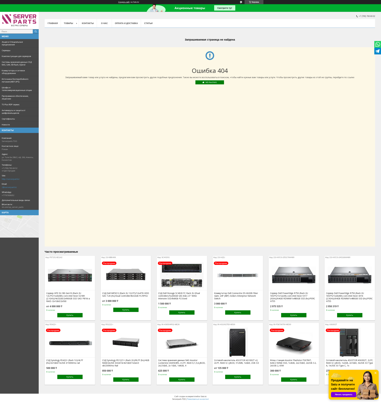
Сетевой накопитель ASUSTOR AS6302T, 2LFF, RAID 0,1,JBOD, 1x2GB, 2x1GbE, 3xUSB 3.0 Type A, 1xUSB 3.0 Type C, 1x (349, 363)
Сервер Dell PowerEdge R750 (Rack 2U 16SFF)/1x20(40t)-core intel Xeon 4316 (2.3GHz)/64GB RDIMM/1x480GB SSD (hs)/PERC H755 (349, 297)
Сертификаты (8, 118)
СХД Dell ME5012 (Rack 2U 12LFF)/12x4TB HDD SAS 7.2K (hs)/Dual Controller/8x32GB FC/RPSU (125, 294)
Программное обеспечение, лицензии (15, 97)
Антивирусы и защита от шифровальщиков (13, 111)
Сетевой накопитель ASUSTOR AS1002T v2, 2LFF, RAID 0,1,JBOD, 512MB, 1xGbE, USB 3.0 (236, 361)
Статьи (148, 23)
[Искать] (36, 31)
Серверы (6, 50)
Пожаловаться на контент (198, 399)
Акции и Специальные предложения (12, 43)
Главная (53, 23)
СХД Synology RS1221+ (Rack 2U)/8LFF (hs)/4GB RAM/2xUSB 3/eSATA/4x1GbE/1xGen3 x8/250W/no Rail (125, 363)
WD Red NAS (211, 82)
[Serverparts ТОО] (19, 19)
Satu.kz (204, 396)
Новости (6, 124)
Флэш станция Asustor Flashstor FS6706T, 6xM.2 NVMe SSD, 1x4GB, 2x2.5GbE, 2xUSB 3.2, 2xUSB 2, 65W (293, 363)
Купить (70, 315)
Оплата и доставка (126, 23)
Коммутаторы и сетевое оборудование (13, 72)
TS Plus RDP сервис (10, 104)
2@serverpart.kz (9, 187)
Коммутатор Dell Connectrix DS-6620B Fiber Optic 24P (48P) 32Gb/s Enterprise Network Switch (236, 296)
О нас (104, 23)
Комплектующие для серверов (16, 56)
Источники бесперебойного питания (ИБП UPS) (15, 80)
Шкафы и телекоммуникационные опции (17, 89)
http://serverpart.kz (10, 179)
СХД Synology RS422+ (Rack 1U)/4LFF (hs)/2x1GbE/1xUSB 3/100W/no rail (64, 361)
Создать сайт (124, 2)
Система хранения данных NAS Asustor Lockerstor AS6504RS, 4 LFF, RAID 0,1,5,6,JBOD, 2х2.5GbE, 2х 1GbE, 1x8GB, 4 (181, 363)
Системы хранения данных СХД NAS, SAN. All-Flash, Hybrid (17, 63)
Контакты (88, 23)
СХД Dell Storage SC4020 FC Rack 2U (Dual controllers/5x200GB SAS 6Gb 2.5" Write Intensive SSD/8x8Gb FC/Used (179, 296)
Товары (68, 23)
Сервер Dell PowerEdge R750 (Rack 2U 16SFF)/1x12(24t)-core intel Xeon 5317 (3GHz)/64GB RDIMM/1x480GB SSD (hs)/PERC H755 (292, 297)
